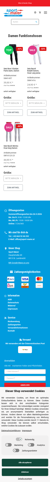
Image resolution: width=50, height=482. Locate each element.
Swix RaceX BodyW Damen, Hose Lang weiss (33, 70)
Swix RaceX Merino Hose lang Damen (11, 147)
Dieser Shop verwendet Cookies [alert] (25, 391)
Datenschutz (13, 302)
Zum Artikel (13, 112)
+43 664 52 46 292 (21, 236)
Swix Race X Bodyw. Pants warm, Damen (11, 69)
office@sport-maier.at (25, 239)
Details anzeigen (25, 479)
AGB (10, 299)
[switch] (19, 439)
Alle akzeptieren (25, 462)
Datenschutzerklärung (11, 430)
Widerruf (11, 306)
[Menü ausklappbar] (45, 12)
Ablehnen (25, 472)
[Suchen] (36, 22)
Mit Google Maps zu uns (18, 263)
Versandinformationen (18, 328)
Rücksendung (14, 321)
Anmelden (25, 385)
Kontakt (11, 331)
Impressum (13, 309)
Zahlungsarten (14, 325)
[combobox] (13, 103)
